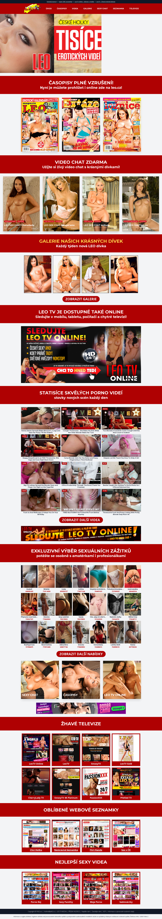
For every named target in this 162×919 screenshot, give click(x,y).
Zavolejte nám (96, 911)
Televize (134, 9)
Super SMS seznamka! (65, 2)
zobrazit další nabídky (81, 654)
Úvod (49, 9)
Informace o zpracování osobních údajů (121, 911)
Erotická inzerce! (52, 2)
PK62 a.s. (39, 911)
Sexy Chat (102, 9)
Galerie (87, 9)
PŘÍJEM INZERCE (74, 911)
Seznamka (118, 9)
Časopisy (62, 9)
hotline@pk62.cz (49, 911)
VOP (104, 911)
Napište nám (86, 911)
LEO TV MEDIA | (62, 911)
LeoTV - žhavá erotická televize (105, 2)
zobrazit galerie (81, 299)
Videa (75, 9)
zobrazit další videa (81, 520)
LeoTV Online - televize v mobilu (84, 2)
